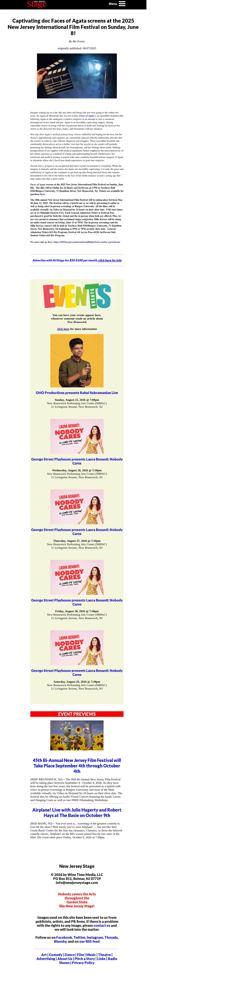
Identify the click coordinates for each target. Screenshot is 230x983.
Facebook (64, 937)
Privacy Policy (83, 963)
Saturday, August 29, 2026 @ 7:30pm (77, 681)
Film (80, 955)
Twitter (79, 937)
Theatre (104, 955)
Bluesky (60, 941)
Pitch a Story (85, 959)
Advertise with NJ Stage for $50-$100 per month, (77, 260)
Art (44, 955)
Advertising (45, 959)
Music (91, 955)
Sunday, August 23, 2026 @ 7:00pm (77, 399)
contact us (102, 925)
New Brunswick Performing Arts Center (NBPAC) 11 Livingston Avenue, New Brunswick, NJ (77, 405)
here (42, 194)
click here (63, 329)
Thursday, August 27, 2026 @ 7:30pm (76, 540)
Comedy (55, 955)
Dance (70, 955)
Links (101, 959)
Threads (111, 937)
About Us (64, 959)
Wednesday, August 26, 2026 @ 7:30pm (77, 470)
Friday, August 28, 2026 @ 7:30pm (77, 611)
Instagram (95, 937)
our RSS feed (89, 941)
